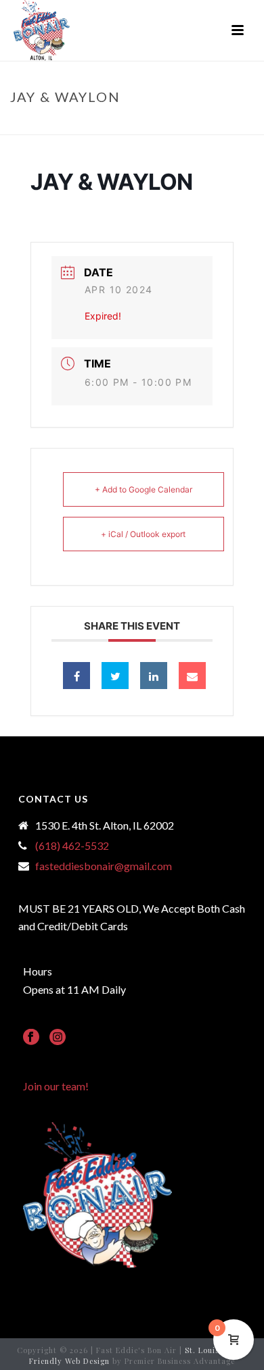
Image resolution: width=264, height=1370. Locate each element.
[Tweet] (115, 675)
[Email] (192, 675)
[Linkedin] (153, 675)
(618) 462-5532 (72, 846)
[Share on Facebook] (76, 675)
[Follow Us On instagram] (57, 1037)
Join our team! (56, 1086)
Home (78, 125)
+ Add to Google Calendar (143, 489)
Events (115, 125)
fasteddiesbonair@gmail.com (103, 866)
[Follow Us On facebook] (31, 1037)
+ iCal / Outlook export (143, 534)
